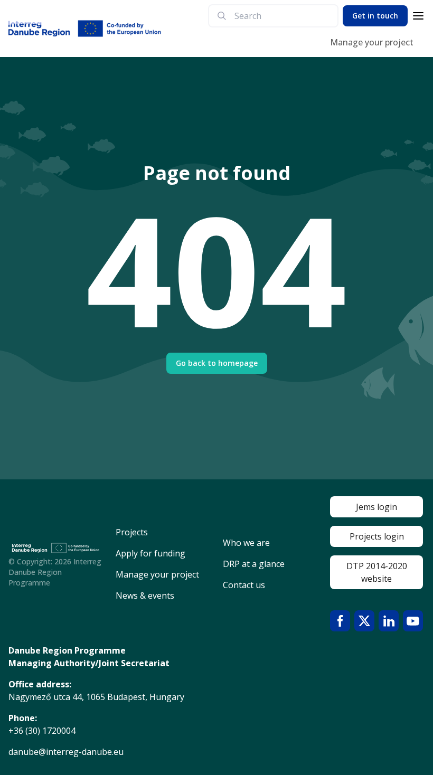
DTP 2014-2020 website (376, 572)
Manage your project (371, 42)
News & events (145, 595)
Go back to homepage (217, 363)
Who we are (246, 543)
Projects (132, 532)
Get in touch (375, 16)
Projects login (377, 536)
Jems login (376, 507)
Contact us (244, 585)
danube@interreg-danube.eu (66, 752)
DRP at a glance (254, 564)
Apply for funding (150, 553)
